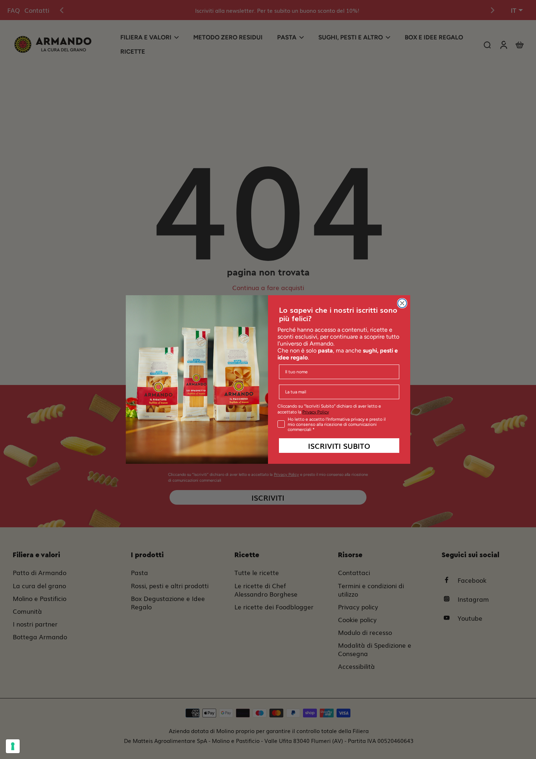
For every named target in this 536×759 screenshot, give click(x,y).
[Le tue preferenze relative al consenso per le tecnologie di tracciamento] (13, 746)
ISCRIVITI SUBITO (339, 445)
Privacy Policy (315, 412)
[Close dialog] (402, 303)
